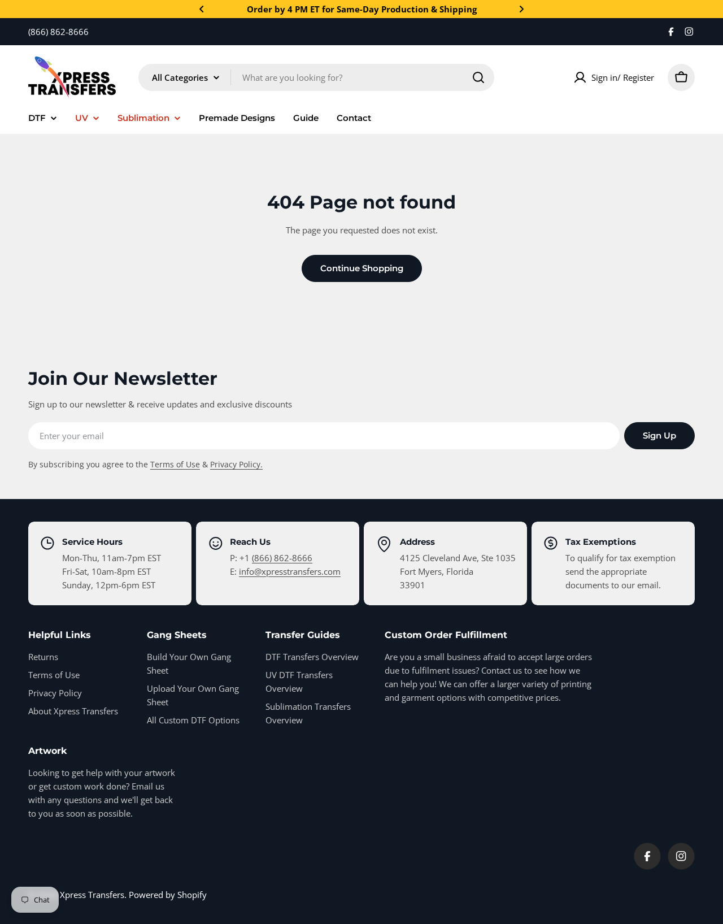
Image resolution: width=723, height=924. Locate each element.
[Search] (478, 77)
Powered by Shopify (168, 894)
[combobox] (316, 77)
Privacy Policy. (236, 464)
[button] (201, 9)
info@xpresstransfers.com (290, 571)
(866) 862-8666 (282, 557)
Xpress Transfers (92, 894)
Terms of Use (175, 464)
